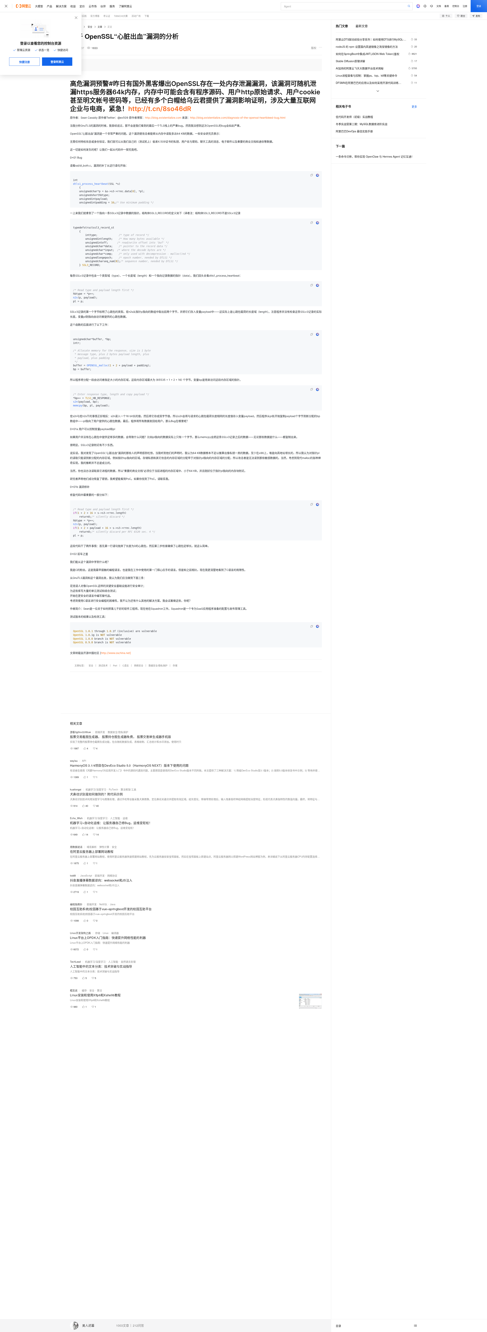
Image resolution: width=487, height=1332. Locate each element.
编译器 (115, 933)
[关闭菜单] (6, 6)
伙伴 (103, 6)
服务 (112, 6)
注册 (465, 6)
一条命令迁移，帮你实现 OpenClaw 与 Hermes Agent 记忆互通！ (375, 156)
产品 (49, 6)
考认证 (106, 15)
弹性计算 (104, 847)
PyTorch (113, 789)
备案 (446, 6)
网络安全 (138, 665)
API (84, 760)
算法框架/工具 (128, 789)
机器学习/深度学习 (96, 789)
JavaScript (86, 875)
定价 (82, 6)
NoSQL (103, 904)
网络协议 (112, 875)
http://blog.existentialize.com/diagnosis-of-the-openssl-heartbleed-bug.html (237, 117)
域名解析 (92, 847)
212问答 (138, 1325)
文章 (100, 26)
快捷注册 (24, 62)
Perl (115, 665)
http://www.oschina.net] (116, 652)
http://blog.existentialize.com (163, 117)
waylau (74, 760)
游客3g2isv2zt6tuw (80, 732)
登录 (479, 6)
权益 (73, 6)
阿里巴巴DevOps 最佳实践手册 (354, 131)
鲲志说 (73, 990)
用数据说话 (76, 847)
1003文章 (122, 1325)
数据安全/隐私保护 (158, 665)
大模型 (39, 6)
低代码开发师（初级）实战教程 (354, 117)
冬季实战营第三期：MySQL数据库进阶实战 (361, 124)
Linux (106, 933)
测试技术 (103, 665)
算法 (99, 990)
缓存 (84, 990)
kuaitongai (75, 789)
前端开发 (100, 732)
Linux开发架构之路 (80, 933)
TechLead (75, 961)
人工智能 (115, 818)
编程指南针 (76, 904)
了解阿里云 (125, 6)
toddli (73, 875)
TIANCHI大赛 (121, 15)
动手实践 (82, 15)
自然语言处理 (128, 961)
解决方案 (61, 6)
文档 (438, 6)
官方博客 (94, 15)
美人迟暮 (88, 1326)
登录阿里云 (57, 61)
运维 (125, 818)
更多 (414, 106)
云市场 (93, 6)
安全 (90, 26)
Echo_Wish (76, 818)
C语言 (126, 665)
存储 (175, 665)
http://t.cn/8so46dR (159, 109)
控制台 (455, 6)
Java (112, 904)
